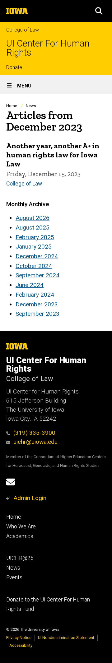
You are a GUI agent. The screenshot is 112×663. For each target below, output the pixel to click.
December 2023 (37, 304)
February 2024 (35, 294)
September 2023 (37, 313)
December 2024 (37, 256)
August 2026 (32, 217)
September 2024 (37, 275)
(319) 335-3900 (34, 432)
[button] (99, 11)
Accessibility (20, 645)
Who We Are (21, 526)
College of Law (22, 30)
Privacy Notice (18, 637)
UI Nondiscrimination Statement (66, 637)
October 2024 (34, 266)
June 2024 (30, 285)
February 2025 (35, 237)
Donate (14, 67)
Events (14, 577)
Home (11, 105)
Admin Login (29, 498)
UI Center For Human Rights (48, 48)
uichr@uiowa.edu (35, 441)
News (31, 105)
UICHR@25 (20, 558)
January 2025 (34, 246)
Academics (19, 536)
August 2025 (32, 227)
